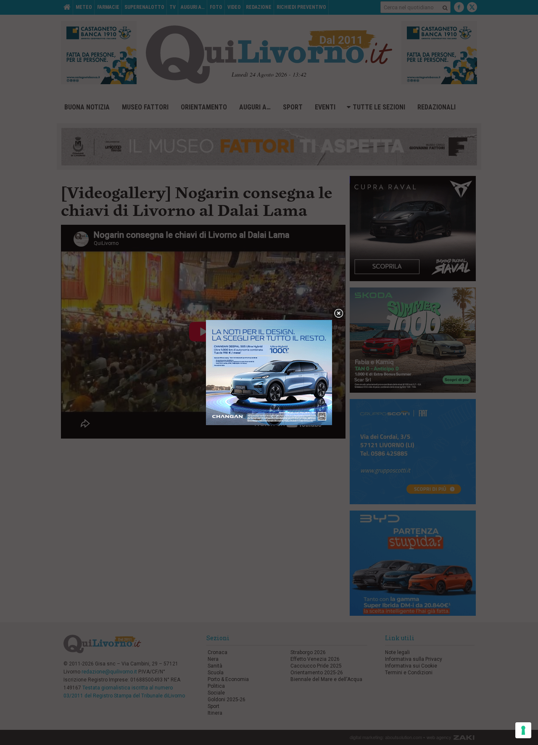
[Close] (338, 313)
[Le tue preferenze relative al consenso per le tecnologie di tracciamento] (523, 730)
